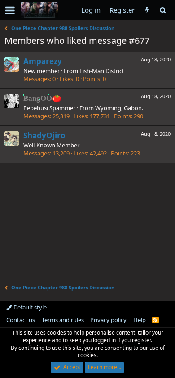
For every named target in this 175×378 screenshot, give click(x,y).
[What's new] (147, 10)
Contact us (20, 320)
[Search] (163, 10)
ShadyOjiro (44, 135)
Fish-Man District (101, 71)
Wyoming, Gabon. (119, 108)
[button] (10, 10)
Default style (29, 307)
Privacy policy (108, 320)
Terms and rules (63, 320)
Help (139, 320)
